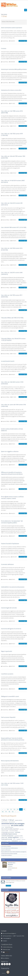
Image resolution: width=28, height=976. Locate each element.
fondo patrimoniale (6, 839)
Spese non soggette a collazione (9, 451)
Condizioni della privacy (7, 947)
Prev (2, 868)
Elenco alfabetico (5, 958)
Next (25, 868)
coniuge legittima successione (7, 832)
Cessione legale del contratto (9, 608)
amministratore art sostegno (12, 823)
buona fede (22, 829)
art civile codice (17, 825)
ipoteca (14, 839)
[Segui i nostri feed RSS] (9, 964)
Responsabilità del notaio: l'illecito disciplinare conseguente (13, 851)
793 (17, 809)
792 (14, 809)
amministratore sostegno (5, 825)
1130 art (11, 820)
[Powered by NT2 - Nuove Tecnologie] (5, 972)
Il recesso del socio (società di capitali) (9, 853)
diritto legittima (13, 837)
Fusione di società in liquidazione (10, 543)
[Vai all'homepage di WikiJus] (10, 4)
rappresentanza (4, 841)
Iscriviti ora (8, 885)
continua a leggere (22, 40)
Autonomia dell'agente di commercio (11, 628)
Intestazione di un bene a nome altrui (11, 90)
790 (7, 809)
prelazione (23, 839)
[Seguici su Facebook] (2, 964)
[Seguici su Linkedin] (7, 964)
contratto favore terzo (9, 834)
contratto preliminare (7, 836)
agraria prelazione (12, 821)
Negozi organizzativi (6, 651)
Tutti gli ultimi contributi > (6, 855)
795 (24, 809)
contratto (17, 832)
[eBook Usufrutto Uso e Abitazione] (4, 865)
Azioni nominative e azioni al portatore (11, 27)
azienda (2, 827)
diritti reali (4, 837)
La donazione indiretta (6, 846)
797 (6, 811)
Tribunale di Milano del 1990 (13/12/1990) (12, 318)
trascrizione (21, 841)
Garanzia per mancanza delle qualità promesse (14, 69)
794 (21, 809)
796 (2, 811)
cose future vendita (18, 835)
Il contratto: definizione (7, 564)
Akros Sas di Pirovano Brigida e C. (9, 933)
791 (11, 809)
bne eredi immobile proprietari (10, 829)
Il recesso (3, 48)
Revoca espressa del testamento (10, 761)
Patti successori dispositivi (8, 717)
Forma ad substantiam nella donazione (9, 848)
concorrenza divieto (13, 830)
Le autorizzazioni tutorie (7, 361)
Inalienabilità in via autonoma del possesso (12, 587)
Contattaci (5, 940)
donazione (21, 837)
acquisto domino (18, 820)
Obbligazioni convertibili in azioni (10, 696)
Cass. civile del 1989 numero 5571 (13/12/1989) (13, 227)
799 (12, 811)
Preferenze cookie (6, 949)
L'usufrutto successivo (7, 674)
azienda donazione (9, 827)
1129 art (4, 820)
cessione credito (4, 830)
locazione (19, 839)
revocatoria (14, 841)
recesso (9, 841)
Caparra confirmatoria (6, 850)
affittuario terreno (4, 821)
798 (9, 811)
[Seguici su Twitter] (5, 964)
